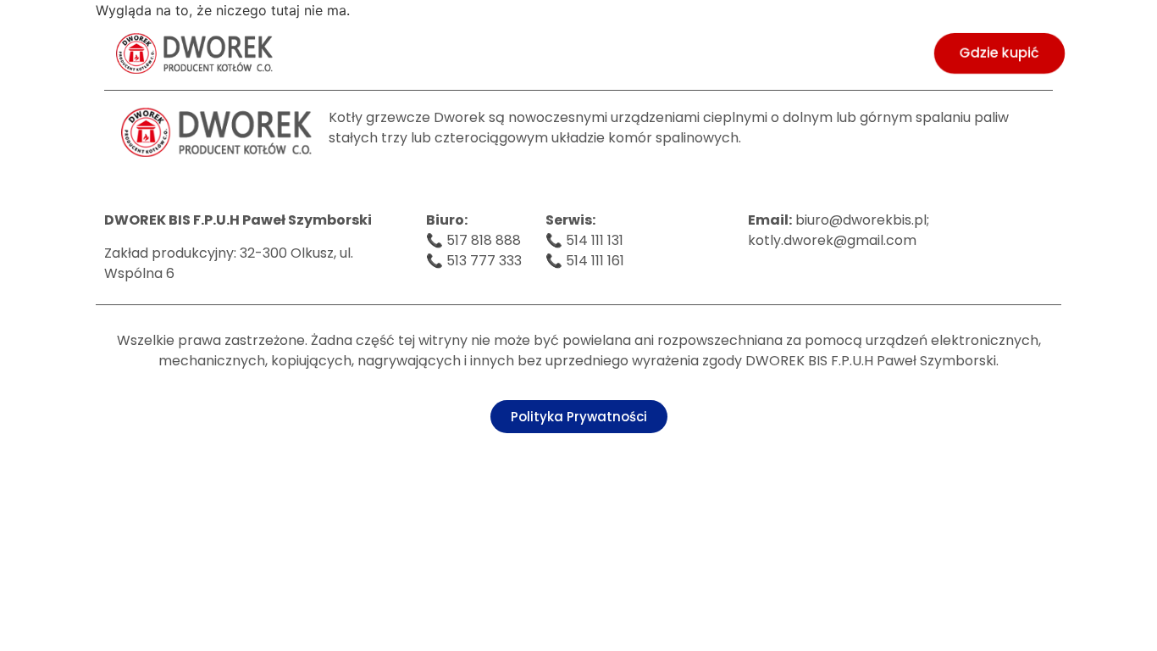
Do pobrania (646, 53)
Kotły (368, 53)
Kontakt (878, 53)
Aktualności (769, 53)
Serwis (539, 53)
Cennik (451, 53)
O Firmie (279, 53)
